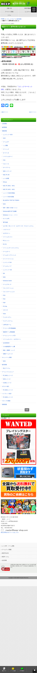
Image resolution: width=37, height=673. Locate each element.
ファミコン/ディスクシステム (11, 248)
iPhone (5, 182)
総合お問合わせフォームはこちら (10, 532)
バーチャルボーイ (8, 156)
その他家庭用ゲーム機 (9, 346)
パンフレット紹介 (7, 393)
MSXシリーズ (6, 379)
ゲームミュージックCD (9, 335)
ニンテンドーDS (7, 270)
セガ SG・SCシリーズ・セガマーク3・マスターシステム (18, 226)
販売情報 (4, 364)
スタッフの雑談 (6, 400)
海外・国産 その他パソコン (10, 207)
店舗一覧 (9, 8)
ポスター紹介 (5, 386)
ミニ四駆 (5, 145)
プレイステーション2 (8, 291)
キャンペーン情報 (7, 357)
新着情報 (4, 404)
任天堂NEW (6, 343)
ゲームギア (6, 142)
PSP (4, 302)
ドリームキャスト (8, 237)
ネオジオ (5, 310)
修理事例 (4, 127)
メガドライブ (6, 229)
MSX (4, 204)
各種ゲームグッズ (8, 354)
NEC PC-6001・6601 (9, 189)
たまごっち (6, 163)
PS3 (4, 295)
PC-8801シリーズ (8, 375)
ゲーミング (6, 149)
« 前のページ (4, 112)
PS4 (4, 299)
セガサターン (6, 233)
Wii (4, 273)
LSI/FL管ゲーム (7, 324)
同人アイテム (6, 368)
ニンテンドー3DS (8, 134)
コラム (9, 15)
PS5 (4, 160)
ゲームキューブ (7, 266)
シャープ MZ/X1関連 (8, 196)
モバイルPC (6, 218)
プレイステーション (8, 288)
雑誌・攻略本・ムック (9, 350)
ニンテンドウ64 (7, 262)
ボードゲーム (6, 167)
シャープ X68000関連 (9, 193)
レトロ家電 (6, 178)
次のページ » (32, 112)
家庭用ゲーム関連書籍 (9, 332)
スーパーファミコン (8, 259)
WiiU (4, 277)
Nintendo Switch (7, 280)
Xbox (4, 313)
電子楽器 (5, 222)
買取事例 (4, 131)
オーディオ (6, 153)
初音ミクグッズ (7, 171)
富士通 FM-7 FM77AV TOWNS (11, 200)
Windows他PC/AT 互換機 (9, 211)
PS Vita (5, 306)
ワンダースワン (7, 317)
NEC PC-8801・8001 (9, 185)
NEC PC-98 (6, 174)
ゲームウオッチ (7, 284)
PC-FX (5, 244)
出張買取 (4, 123)
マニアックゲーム (8, 321)
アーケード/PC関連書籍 (9, 328)
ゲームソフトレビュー (8, 372)
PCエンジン (6, 240)
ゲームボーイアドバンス (9, 255)
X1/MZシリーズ (7, 382)
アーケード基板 (9, 11)
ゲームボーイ (6, 251)
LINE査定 (22, 670)
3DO (4, 138)
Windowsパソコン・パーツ (10, 215)
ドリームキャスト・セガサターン (12, 339)
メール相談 (13, 670)
